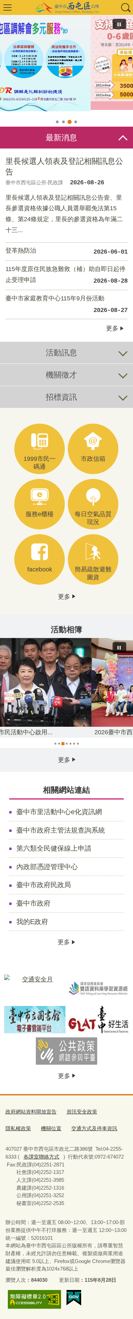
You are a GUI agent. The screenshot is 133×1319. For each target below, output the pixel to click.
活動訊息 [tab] (61, 352)
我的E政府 (32, 921)
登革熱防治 (66, 251)
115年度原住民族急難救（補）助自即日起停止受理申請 (66, 275)
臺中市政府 (33, 903)
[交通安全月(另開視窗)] (34, 988)
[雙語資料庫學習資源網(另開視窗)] (98, 988)
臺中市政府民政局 (43, 885)
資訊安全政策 (81, 1112)
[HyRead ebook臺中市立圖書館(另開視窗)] (34, 1019)
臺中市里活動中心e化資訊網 (59, 811)
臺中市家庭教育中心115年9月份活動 (66, 304)
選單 (7, 7)
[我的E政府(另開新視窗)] (73, 1298)
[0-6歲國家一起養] (66, 62)
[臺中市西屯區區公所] (66, 7)
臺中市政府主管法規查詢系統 (60, 830)
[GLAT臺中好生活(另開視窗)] (98, 1019)
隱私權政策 (18, 1128)
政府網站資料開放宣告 (31, 1112)
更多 (112, 328)
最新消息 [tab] (61, 137)
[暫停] (119, 24)
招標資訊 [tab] (61, 397)
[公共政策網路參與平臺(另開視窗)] (66, 1051)
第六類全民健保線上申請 (53, 848)
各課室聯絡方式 (41, 1157)
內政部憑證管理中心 (47, 866)
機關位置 (51, 1128)
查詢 (125, 7)
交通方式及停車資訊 (94, 1128)
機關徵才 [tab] (61, 374)
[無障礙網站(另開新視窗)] (34, 1299)
